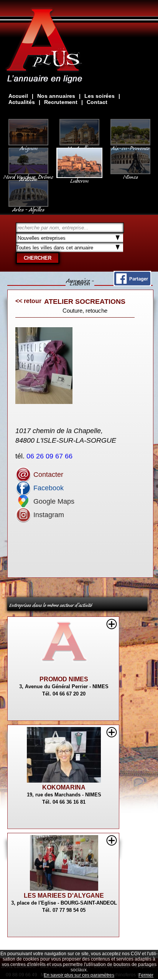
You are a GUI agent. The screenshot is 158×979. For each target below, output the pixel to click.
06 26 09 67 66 (50, 456)
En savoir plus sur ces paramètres (79, 975)
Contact (97, 102)
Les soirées (99, 96)
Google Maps (52, 501)
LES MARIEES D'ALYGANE (64, 895)
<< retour (28, 301)
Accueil (18, 96)
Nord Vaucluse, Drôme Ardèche (28, 176)
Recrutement (60, 102)
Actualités (21, 102)
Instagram (47, 515)
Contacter (47, 474)
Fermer (145, 975)
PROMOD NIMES (64, 679)
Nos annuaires (56, 96)
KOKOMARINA (64, 787)
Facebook (47, 488)
